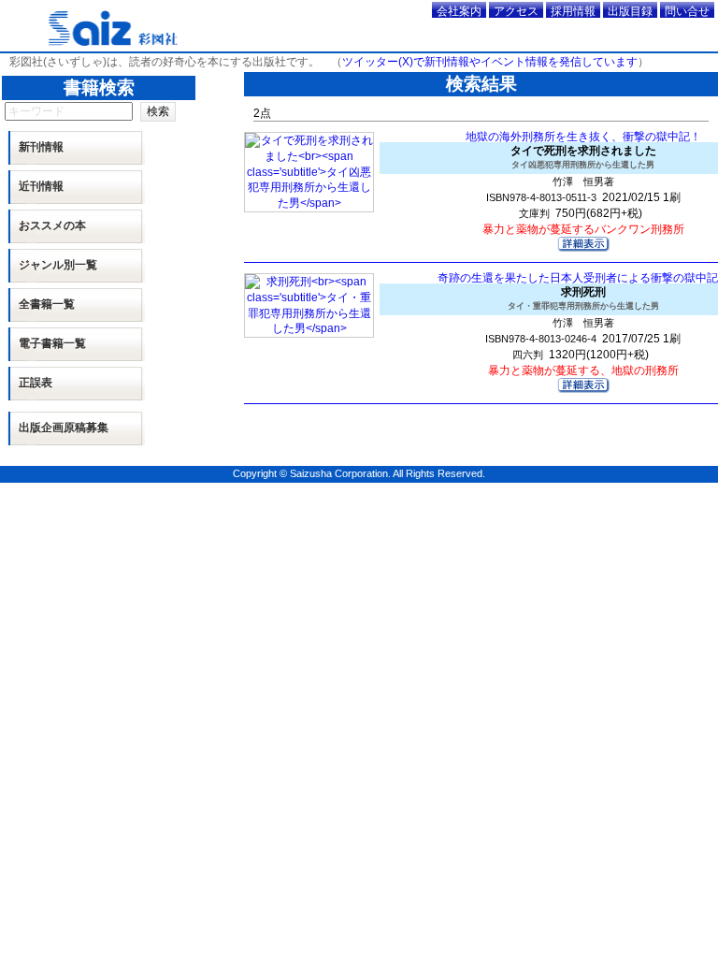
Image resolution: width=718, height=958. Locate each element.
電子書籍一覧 (52, 343)
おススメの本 (52, 225)
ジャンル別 (58, 264)
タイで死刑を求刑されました (583, 156)
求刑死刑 (583, 298)
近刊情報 (41, 186)
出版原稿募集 (63, 427)
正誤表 (35, 382)
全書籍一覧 (47, 304)
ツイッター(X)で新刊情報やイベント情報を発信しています (490, 61)
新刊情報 (41, 146)
